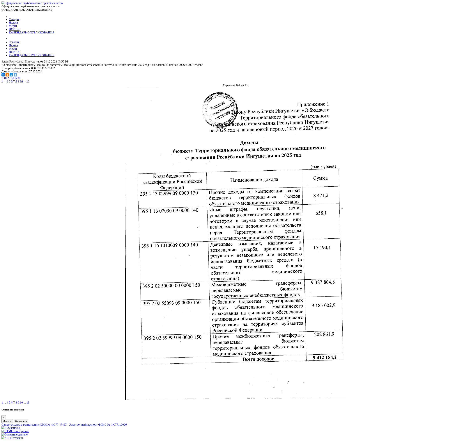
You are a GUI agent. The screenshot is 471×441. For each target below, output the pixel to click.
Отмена (7, 421)
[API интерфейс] (12, 437)
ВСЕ (18, 78)
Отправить (21, 421)
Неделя (13, 22)
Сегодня (14, 19)
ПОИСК (14, 29)
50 (12, 78)
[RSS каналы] (10, 427)
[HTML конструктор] (15, 431)
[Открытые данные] (14, 434)
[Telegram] (15, 74)
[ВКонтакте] (3, 74)
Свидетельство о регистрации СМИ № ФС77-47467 (34, 424)
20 (8, 78)
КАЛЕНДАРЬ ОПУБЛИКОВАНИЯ (31, 32)
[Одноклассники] (7, 74)
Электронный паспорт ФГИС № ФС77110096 (98, 424)
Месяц (13, 25)
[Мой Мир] (11, 74)
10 (5, 78)
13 (27, 81)
